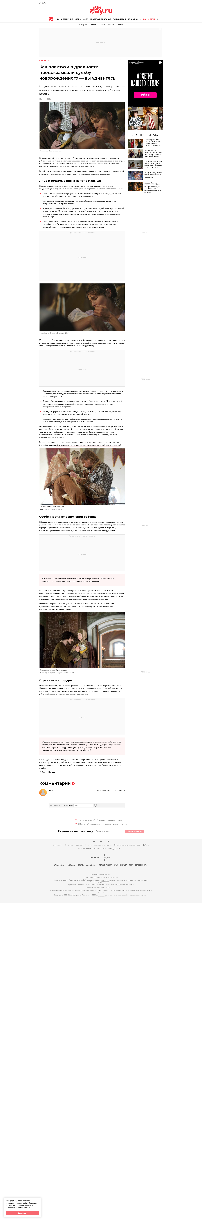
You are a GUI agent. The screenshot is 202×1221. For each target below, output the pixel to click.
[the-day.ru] (51, 19)
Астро (78, 19)
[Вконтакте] (93, 841)
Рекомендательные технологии (92, 849)
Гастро (120, 25)
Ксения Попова (48, 772)
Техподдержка (114, 849)
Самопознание (65, 19)
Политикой (84, 824)
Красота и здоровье (100, 19)
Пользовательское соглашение (98, 845)
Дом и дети (149, 19)
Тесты (102, 25)
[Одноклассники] (101, 841)
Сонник (111, 25)
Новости (93, 25)
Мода (85, 19)
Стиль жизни (134, 19)
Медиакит (79, 845)
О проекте (57, 845)
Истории (83, 25)
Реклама (69, 845)
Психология (119, 19)
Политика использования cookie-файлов (131, 845)
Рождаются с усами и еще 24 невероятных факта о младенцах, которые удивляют (81, 344)
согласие (86, 820)
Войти (44, 3)
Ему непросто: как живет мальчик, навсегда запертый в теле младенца (88, 444)
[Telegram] (108, 841)
